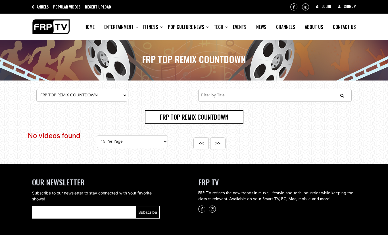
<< (201, 143)
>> (217, 143)
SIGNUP (349, 6)
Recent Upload (98, 7)
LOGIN (326, 6)
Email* (96, 212)
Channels (40, 7)
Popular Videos (66, 7)
